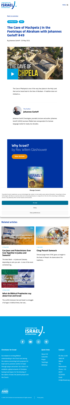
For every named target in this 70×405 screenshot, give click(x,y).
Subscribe (44, 357)
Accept (35, 202)
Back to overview (12, 16)
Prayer (43, 359)
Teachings (44, 362)
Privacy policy (40, 397)
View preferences (35, 212)
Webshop (44, 365)
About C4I (44, 354)
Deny (35, 207)
